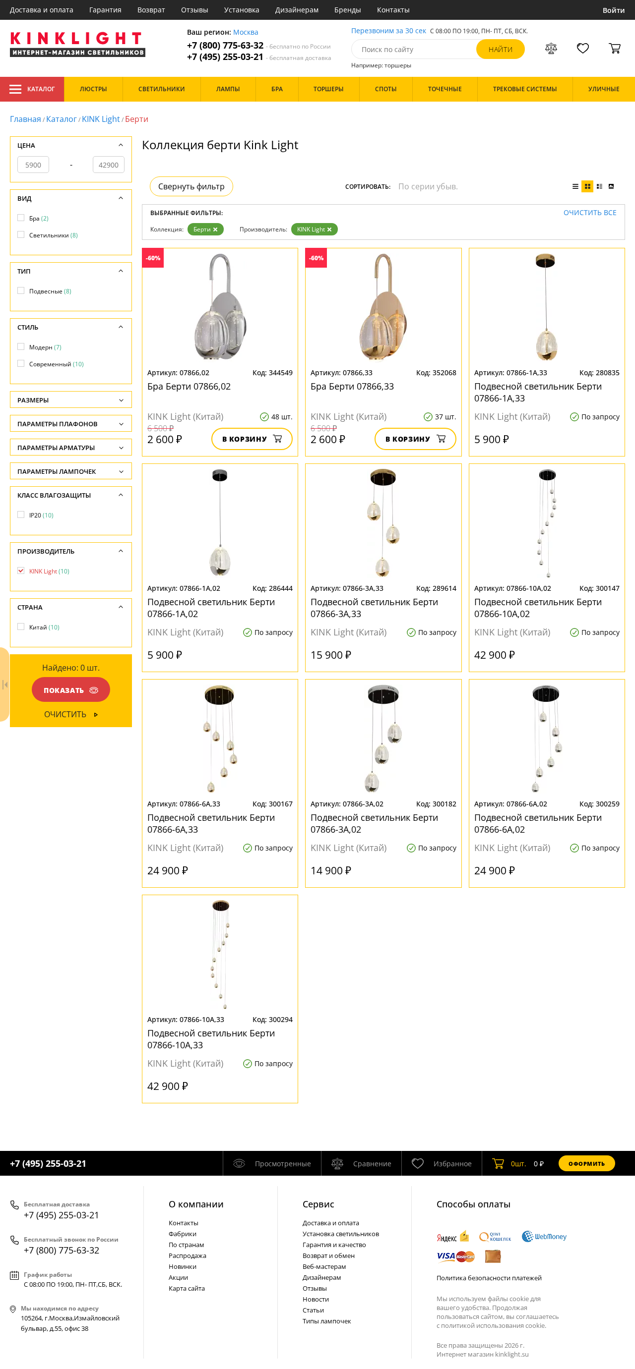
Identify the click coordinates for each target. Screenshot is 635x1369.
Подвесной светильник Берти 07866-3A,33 (374, 608)
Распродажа (187, 1255)
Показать (64, 690)
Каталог (41, 89)
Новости (316, 1299)
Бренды (347, 9)
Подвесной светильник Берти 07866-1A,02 (211, 608)
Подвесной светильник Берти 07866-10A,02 (538, 608)
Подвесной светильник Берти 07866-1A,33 (538, 392)
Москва (245, 32)
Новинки (182, 1266)
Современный (56, 364)
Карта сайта (187, 1288)
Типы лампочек (327, 1320)
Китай (44, 627)
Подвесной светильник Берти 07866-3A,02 (374, 823)
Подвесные (50, 291)
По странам (186, 1244)
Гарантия (105, 9)
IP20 (41, 515)
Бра (39, 218)
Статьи (313, 1310)
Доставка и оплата (41, 9)
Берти (202, 229)
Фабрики (182, 1233)
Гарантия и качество (334, 1244)
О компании (196, 1204)
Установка (241, 9)
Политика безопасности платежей (489, 1277)
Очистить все (590, 213)
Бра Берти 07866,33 (352, 386)
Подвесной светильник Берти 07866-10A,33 (211, 1039)
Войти (614, 10)
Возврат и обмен (329, 1255)
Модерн (45, 347)
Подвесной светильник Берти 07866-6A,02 (538, 823)
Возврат (151, 9)
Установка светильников (341, 1233)
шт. (518, 1163)
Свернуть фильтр (191, 186)
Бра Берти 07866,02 (189, 386)
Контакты (393, 9)
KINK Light (101, 119)
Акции (178, 1277)
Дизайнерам (296, 9)
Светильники (53, 235)
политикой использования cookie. (493, 1325)
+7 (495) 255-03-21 (259, 56)
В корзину (244, 439)
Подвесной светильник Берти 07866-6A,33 (211, 823)
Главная (25, 119)
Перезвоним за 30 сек (388, 31)
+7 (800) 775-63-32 (259, 45)
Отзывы (194, 9)
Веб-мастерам (324, 1266)
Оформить (587, 1163)
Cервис (318, 1204)
